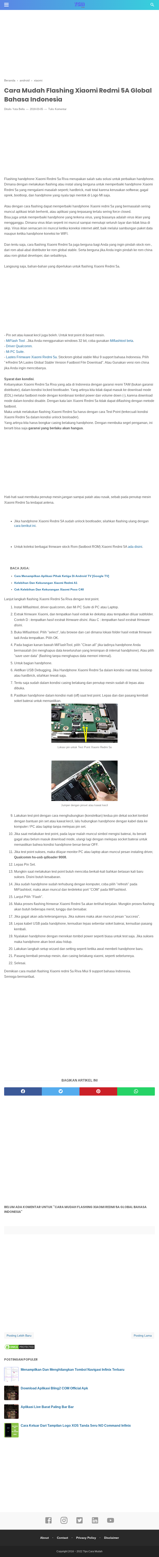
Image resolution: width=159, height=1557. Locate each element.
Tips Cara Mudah (92, 1551)
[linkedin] (95, 1523)
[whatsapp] (136, 1091)
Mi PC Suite (15, 351)
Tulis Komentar (57, 109)
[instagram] (64, 1523)
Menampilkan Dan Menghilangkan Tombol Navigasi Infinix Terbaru (72, 1369)
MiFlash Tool (16, 340)
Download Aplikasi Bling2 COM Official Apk (54, 1388)
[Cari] (152, 6)
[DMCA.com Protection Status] (19, 1349)
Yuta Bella (18, 109)
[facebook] (23, 1091)
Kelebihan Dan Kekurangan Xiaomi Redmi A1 (45, 582)
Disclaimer (111, 1537)
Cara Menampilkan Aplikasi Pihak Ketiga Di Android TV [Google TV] (61, 576)
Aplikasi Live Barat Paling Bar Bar (47, 1407)
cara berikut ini (25, 525)
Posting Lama (143, 1335)
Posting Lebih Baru (19, 1335)
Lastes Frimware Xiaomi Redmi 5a (31, 357)
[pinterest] (98, 1091)
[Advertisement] (79, 44)
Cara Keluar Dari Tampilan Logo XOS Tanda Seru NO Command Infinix (76, 1425)
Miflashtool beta (121, 340)
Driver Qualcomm (19, 346)
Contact (62, 1537)
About (44, 1537)
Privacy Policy (86, 1537)
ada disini (135, 546)
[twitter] (61, 1091)
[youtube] (110, 1523)
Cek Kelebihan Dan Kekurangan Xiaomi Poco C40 (49, 589)
